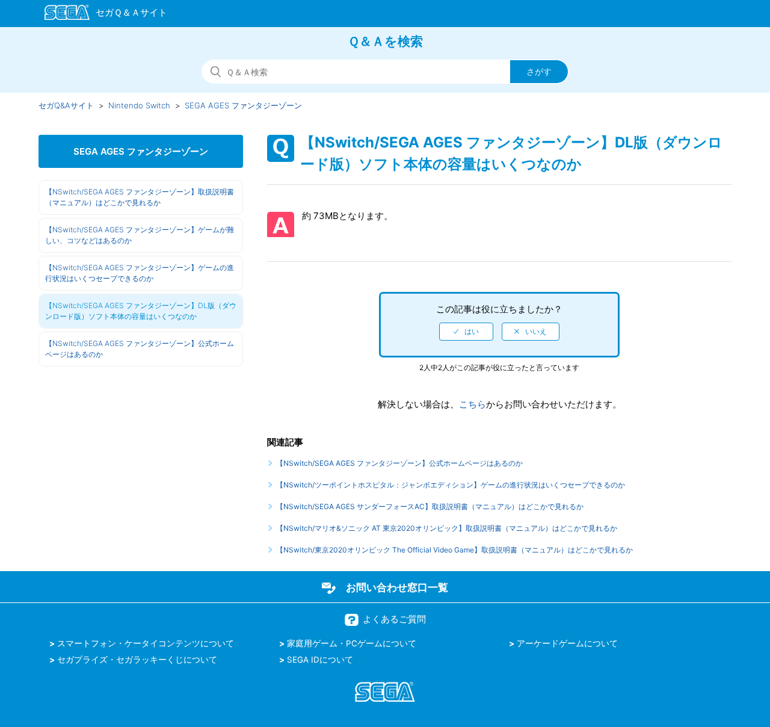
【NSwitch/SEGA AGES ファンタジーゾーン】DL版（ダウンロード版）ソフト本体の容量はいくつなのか (140, 311)
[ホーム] (100, 14)
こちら (472, 404)
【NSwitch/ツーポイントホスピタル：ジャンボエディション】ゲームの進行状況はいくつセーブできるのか (450, 484)
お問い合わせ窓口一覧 (397, 587)
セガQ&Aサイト (66, 105)
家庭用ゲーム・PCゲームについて (351, 643)
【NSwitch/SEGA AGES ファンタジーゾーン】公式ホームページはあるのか (139, 349)
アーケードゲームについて (567, 643)
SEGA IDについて (320, 659)
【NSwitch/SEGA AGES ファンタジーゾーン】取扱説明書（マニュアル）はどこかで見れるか (139, 197)
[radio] (466, 332)
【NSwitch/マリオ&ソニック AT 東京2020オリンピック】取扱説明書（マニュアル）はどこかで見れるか (446, 528)
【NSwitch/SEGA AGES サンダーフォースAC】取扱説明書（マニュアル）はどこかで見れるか (430, 506)
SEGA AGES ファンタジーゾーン (243, 105)
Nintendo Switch (139, 105)
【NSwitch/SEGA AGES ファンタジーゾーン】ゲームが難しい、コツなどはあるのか (139, 235)
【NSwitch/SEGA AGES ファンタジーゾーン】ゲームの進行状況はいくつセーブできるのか (139, 273)
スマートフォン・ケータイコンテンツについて (145, 643)
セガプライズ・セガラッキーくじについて (137, 659)
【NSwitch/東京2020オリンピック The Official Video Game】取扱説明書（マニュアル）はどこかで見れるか (454, 549)
